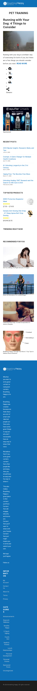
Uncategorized (8, 670)
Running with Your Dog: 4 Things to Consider (16, 23)
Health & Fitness (6, 643)
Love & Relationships (7, 649)
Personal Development (7, 655)
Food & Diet (7, 638)
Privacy (5, 599)
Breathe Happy (6, 627)
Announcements (8, 616)
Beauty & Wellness (6, 621)
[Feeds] (13, 562)
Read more (22, 63)
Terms (5, 595)
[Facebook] (11, 562)
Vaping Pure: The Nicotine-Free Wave (16, 174)
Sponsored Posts (6, 666)
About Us (6, 592)
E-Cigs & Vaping (6, 632)
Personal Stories (6, 660)
